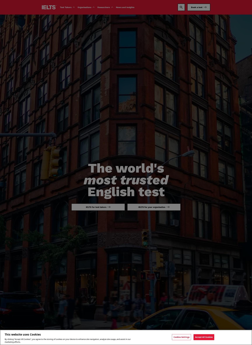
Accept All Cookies (204, 337)
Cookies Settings (181, 337)
